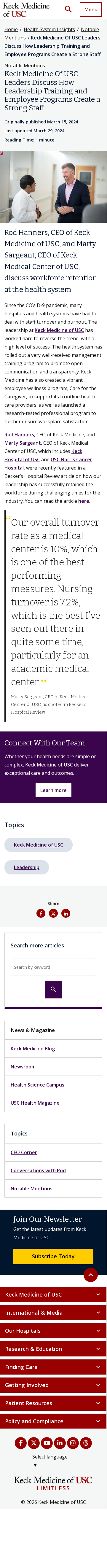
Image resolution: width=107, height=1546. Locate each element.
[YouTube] (46, 1443)
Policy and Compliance (53, 1421)
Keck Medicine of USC (59, 330)
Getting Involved (53, 1385)
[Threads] (85, 1443)
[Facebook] (20, 1443)
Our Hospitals (53, 1330)
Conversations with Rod (38, 1170)
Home (11, 29)
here (83, 501)
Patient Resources (53, 1403)
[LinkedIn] (59, 1443)
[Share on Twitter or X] (53, 913)
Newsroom (23, 1066)
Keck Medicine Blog (33, 1048)
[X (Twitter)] (33, 1443)
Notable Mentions (31, 1188)
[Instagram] (72, 1443)
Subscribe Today (53, 1256)
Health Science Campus (37, 1084)
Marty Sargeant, (23, 443)
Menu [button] (91, 9)
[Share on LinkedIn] (65, 913)
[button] (70, 9)
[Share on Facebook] (40, 913)
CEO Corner (24, 1152)
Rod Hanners (19, 434)
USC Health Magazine (35, 1103)
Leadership (26, 867)
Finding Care (53, 1367)
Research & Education (53, 1348)
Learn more (53, 790)
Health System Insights (49, 29)
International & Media (53, 1312)
